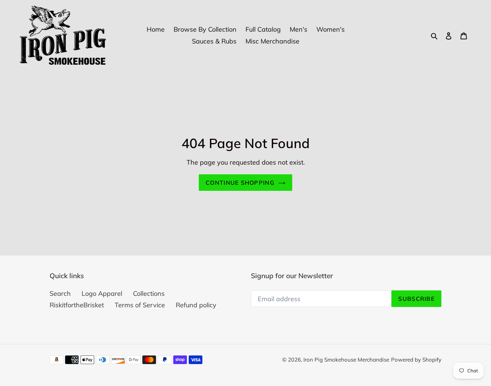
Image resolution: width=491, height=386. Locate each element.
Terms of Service (140, 305)
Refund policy (196, 305)
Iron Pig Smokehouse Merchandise (346, 359)
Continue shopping (240, 182)
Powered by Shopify (416, 359)
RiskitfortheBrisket (77, 305)
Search (60, 293)
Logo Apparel (102, 293)
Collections (149, 293)
